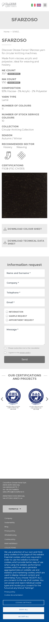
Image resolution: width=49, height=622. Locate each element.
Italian (33, 5)
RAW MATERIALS (11, 543)
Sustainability (10, 522)
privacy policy (25, 353)
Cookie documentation (13, 595)
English (39, 5)
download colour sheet (25, 229)
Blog (6, 527)
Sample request (18, 316)
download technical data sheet (26, 242)
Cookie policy (10, 539)
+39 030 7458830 (12, 489)
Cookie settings (23, 602)
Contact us (13, 509)
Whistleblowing (10, 535)
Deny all (23, 609)
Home (7, 32)
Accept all (23, 616)
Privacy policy (9, 592)
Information (16, 312)
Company (8, 518)
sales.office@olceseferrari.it (13, 492)
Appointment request (21, 320)
